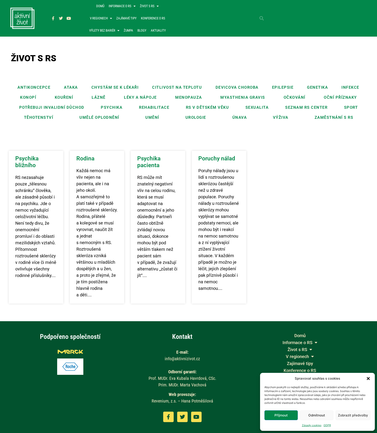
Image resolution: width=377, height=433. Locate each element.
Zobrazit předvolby (353, 415)
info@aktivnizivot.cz (182, 358)
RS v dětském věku (207, 107)
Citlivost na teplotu (177, 87)
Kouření (64, 97)
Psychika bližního (27, 161)
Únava (239, 117)
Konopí (28, 97)
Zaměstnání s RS (334, 117)
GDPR (327, 425)
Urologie (195, 117)
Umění (152, 117)
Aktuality (158, 30)
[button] (368, 378)
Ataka (71, 87)
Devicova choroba (237, 87)
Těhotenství (38, 117)
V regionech (99, 18)
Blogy (141, 30)
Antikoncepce (33, 87)
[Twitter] (61, 18)
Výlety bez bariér (102, 30)
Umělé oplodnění (99, 117)
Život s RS (147, 6)
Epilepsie (283, 87)
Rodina (85, 158)
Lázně (99, 97)
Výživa (280, 117)
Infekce (350, 87)
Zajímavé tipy (126, 18)
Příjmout (281, 415)
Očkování (294, 97)
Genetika (317, 87)
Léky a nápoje (140, 97)
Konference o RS (153, 18)
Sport (351, 107)
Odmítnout (316, 415)
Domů (100, 6)
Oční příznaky (340, 97)
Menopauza (188, 97)
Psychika (111, 107)
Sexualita (257, 107)
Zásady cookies (311, 425)
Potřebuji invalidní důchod (51, 107)
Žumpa (128, 30)
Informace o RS (120, 6)
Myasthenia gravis (242, 97)
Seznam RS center (306, 107)
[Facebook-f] (53, 18)
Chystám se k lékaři (115, 87)
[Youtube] (69, 18)
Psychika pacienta (149, 161)
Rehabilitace (154, 107)
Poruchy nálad (216, 158)
